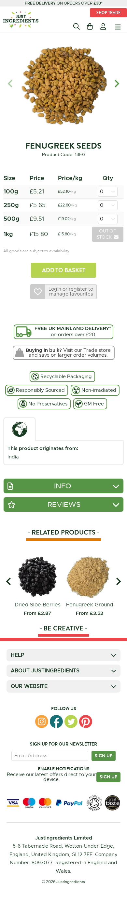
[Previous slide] (11, 84)
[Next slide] (116, 84)
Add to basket (63, 270)
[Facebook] (56, 721)
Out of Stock (107, 234)
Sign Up (108, 777)
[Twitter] (71, 721)
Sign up (103, 755)
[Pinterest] (85, 721)
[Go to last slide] (9, 581)
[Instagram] (41, 721)
